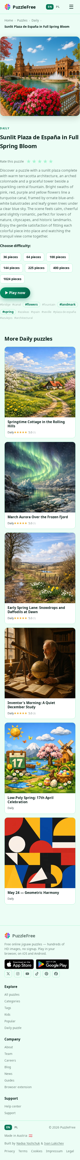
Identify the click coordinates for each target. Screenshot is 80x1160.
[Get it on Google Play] (52, 964)
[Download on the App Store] (19, 964)
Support (10, 1113)
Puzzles (22, 20)
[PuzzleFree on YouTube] (27, 973)
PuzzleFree (24, 7)
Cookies (36, 1151)
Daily (35, 20)
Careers (10, 1060)
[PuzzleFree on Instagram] (18, 973)
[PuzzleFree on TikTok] (37, 973)
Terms (23, 1151)
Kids (7, 1014)
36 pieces (10, 257)
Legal (70, 1151)
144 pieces (11, 268)
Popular (10, 1021)
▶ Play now (15, 292)
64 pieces (33, 257)
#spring (8, 312)
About (8, 1047)
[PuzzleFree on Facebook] (56, 973)
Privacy (9, 1151)
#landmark (68, 304)
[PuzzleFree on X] (8, 973)
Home (8, 20)
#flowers (31, 304)
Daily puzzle (13, 1028)
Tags (7, 1008)
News (8, 1074)
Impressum (54, 1151)
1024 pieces (12, 279)
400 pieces (61, 268)
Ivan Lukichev (54, 1143)
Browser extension (18, 1087)
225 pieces (36, 268)
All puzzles (12, 994)
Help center (12, 1106)
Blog (7, 1067)
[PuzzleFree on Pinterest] (46, 973)
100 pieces (58, 257)
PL (58, 7)
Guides (9, 1080)
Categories (12, 1001)
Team (8, 1054)
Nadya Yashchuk (28, 1143)
